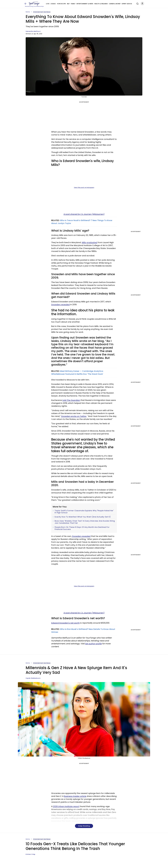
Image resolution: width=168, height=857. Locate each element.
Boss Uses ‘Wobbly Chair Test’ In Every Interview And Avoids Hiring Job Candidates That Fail (85, 522)
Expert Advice (127, 4)
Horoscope (61, 4)
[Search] (137, 3)
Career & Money (115, 4)
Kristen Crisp (30, 854)
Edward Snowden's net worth (65, 623)
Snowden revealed (60, 304)
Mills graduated (89, 242)
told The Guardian (71, 400)
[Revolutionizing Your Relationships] (34, 4)
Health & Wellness (101, 4)
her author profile (93, 643)
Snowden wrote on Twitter (74, 416)
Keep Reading (84, 826)
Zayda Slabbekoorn (33, 678)
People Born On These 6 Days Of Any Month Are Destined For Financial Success (82, 528)
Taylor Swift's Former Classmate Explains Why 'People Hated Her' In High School (84, 512)
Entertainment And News (41, 12)
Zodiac (53, 4)
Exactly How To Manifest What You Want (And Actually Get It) (83, 517)
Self (68, 4)
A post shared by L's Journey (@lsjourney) (84, 214)
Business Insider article (75, 796)
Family (73, 4)
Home (28, 12)
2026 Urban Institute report (66, 806)
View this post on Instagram (84, 187)
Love (47, 4)
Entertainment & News (85, 4)
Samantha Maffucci (33, 31)
